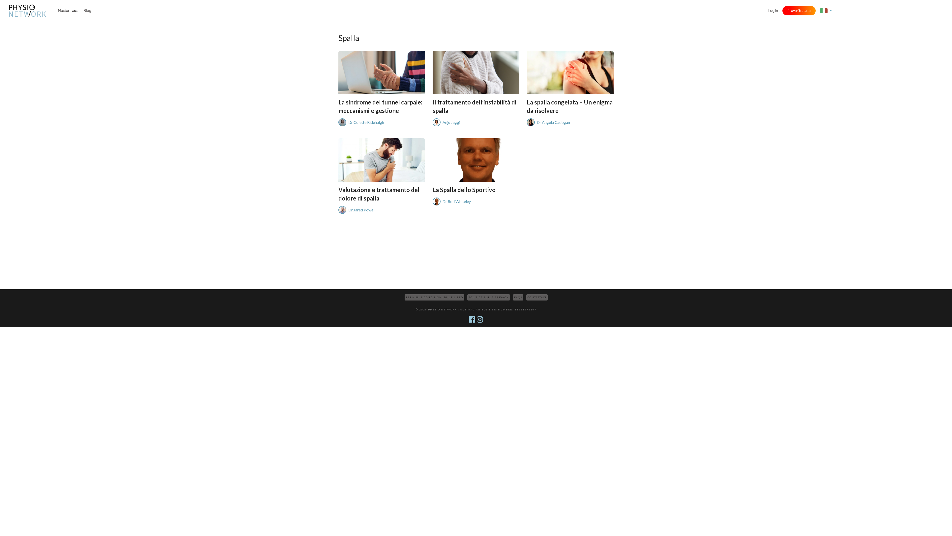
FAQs (518, 297)
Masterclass (68, 11)
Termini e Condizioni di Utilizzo (434, 297)
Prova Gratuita (799, 11)
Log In (773, 11)
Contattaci (537, 297)
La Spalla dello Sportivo (464, 189)
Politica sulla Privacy (489, 297)
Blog (87, 11)
